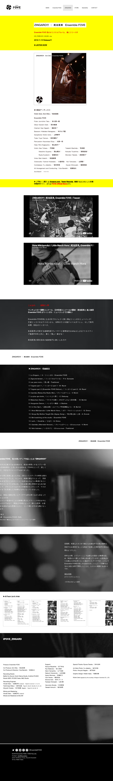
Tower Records (67, 182)
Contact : (19, 756)
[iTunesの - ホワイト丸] (16, 750)
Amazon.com (55, 182)
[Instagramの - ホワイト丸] (23, 750)
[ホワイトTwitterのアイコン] (13, 750)
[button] (57, 8)
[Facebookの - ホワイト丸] (27, 750)
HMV (76, 182)
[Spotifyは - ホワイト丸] (20, 750)
